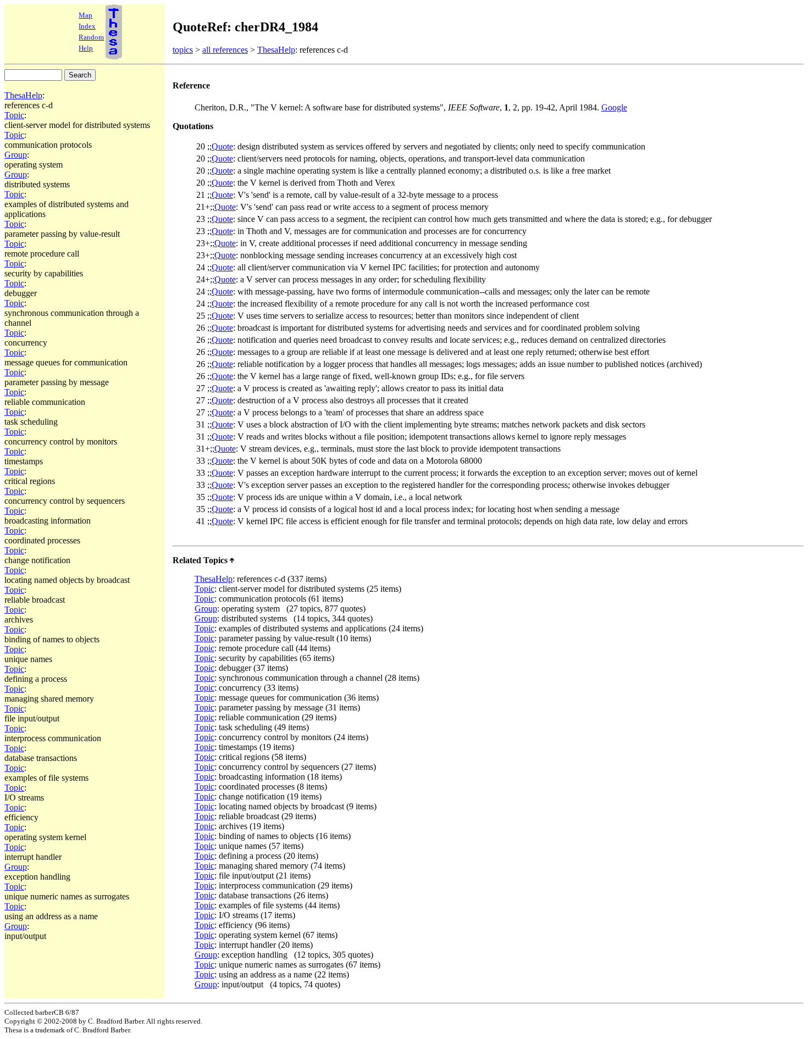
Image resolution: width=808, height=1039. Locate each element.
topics (183, 49)
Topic (14, 115)
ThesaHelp (276, 49)
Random (91, 37)
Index (87, 26)
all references (225, 49)
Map (85, 15)
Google (614, 107)
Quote (222, 146)
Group (15, 154)
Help (86, 48)
